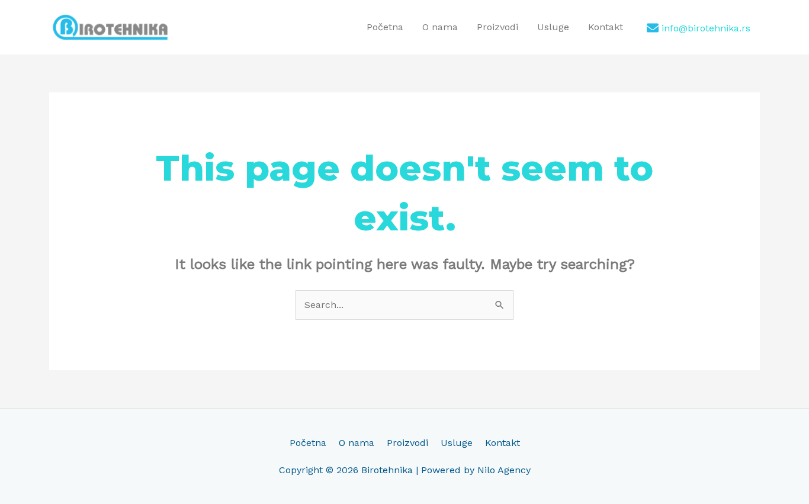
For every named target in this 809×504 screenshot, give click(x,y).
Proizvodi (497, 27)
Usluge (553, 27)
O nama (440, 27)
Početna (385, 27)
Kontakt (605, 27)
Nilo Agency (504, 470)
